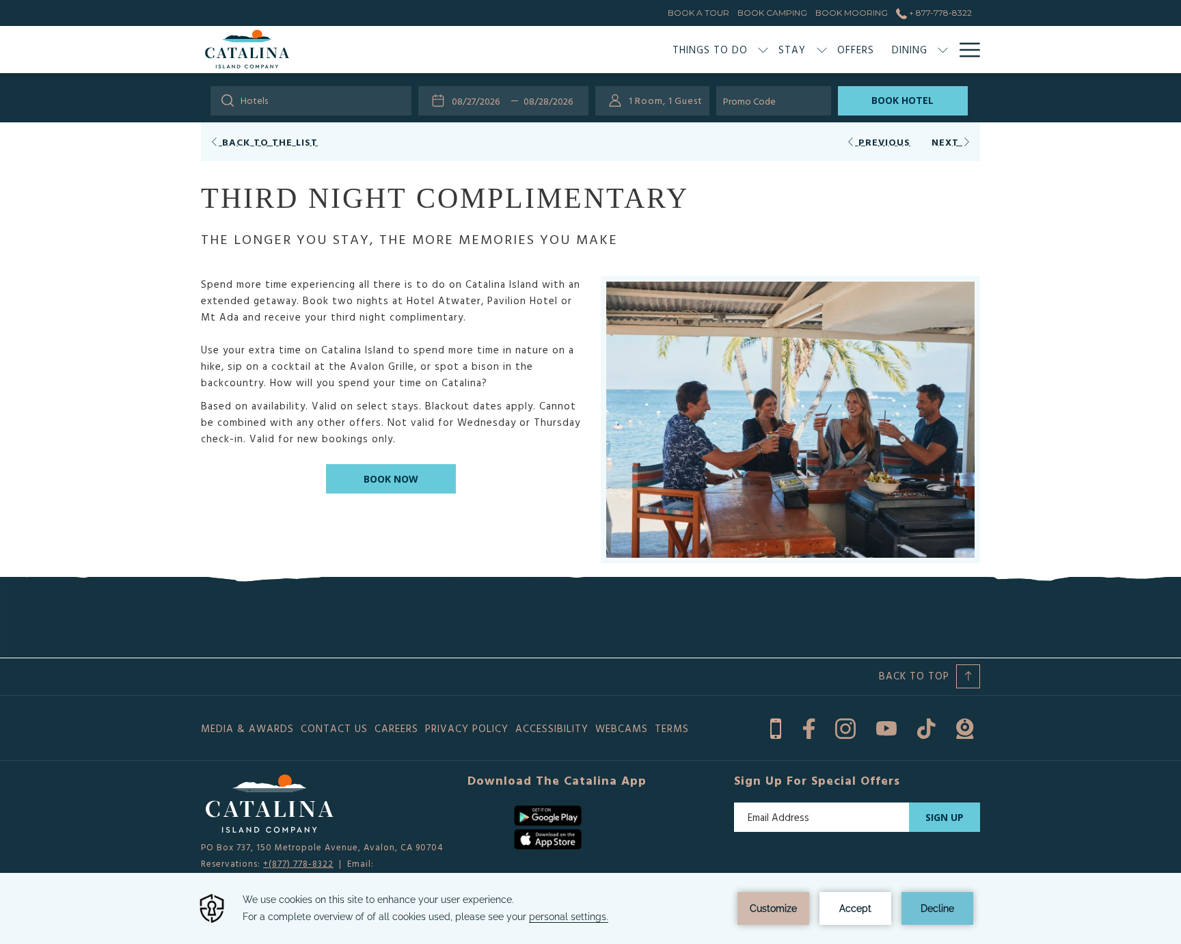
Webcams (621, 728)
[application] (590, 908)
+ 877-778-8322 (939, 13)
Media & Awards (247, 728)
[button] (479, 100)
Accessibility (551, 728)
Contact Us (334, 728)
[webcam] (964, 726)
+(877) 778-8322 (298, 863)
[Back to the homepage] (247, 49)
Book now (391, 478)
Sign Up (944, 817)
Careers (396, 728)
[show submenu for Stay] (821, 49)
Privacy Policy (466, 728)
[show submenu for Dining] (942, 49)
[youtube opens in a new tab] (886, 726)
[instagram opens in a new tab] (845, 726)
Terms (672, 728)
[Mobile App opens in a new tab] (775, 726)
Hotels (254, 100)
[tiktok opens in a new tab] (926, 726)
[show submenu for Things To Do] (763, 49)
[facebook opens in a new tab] (809, 726)
